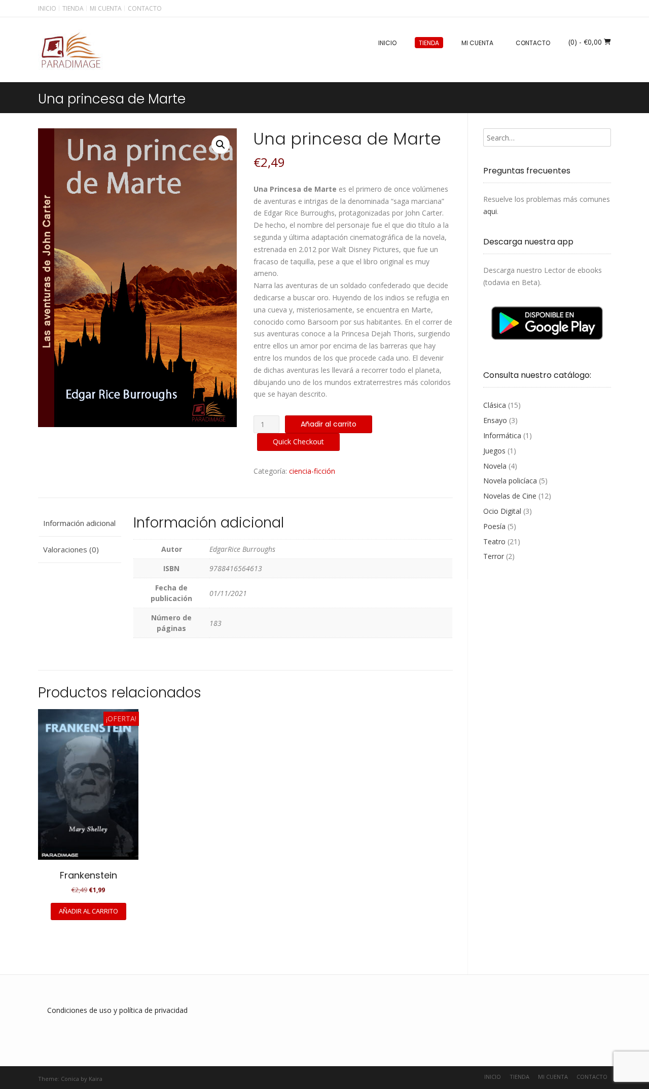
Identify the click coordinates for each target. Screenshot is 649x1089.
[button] (220, 144)
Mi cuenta (106, 8)
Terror (493, 556)
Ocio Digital (502, 511)
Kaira (95, 1078)
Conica (70, 1078)
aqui (490, 211)
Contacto (145, 8)
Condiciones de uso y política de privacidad (117, 1010)
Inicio (47, 8)
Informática (502, 435)
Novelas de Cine (509, 496)
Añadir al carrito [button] (88, 911)
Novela (495, 466)
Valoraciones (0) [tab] (71, 549)
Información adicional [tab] (79, 523)
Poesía (494, 526)
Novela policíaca (510, 480)
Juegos (494, 450)
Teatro (494, 541)
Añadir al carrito (328, 424)
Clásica (494, 405)
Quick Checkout (298, 441)
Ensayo (495, 420)
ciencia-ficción (312, 471)
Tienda (73, 8)
